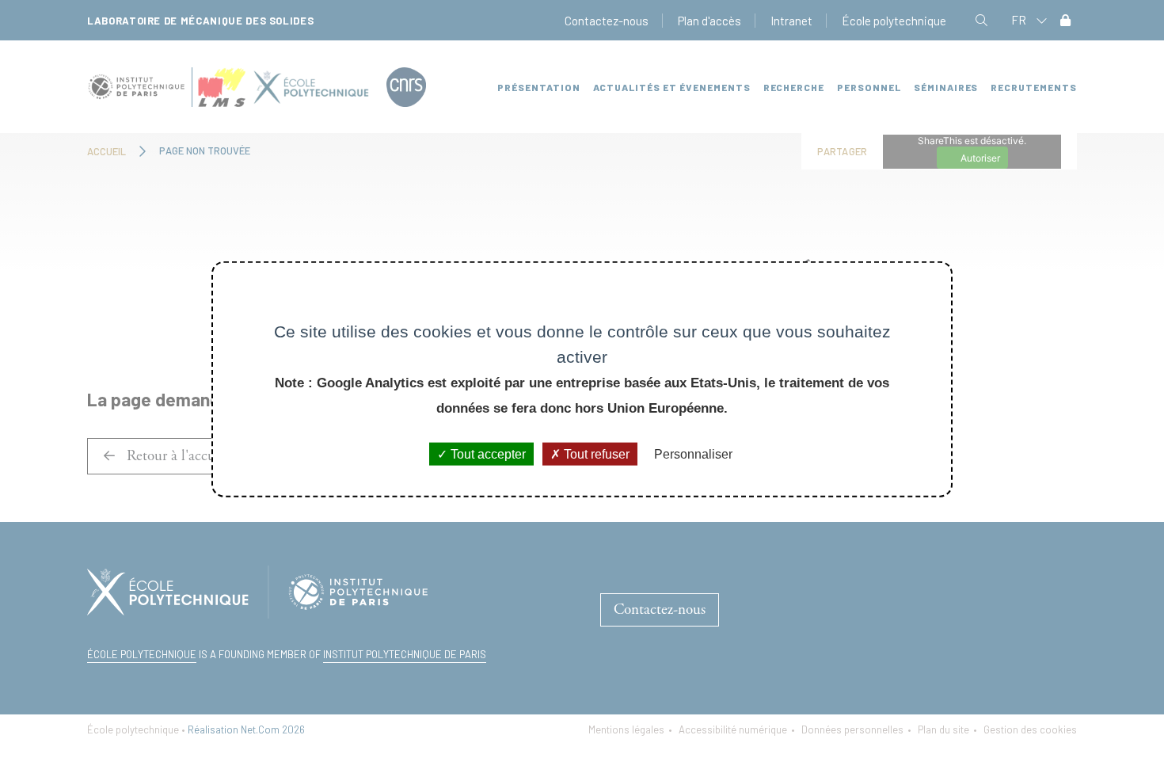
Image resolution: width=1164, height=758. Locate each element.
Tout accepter (486, 454)
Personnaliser (693, 454)
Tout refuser (595, 454)
